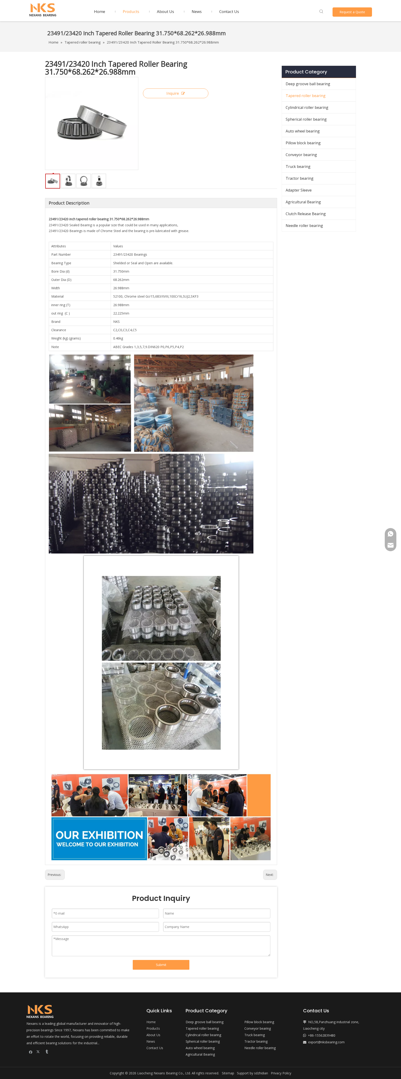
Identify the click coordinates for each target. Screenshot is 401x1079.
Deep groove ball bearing (308, 83)
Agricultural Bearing (303, 201)
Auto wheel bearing (303, 131)
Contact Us (154, 1048)
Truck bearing (298, 166)
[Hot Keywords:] (321, 11)
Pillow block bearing (303, 142)
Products (153, 1028)
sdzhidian (261, 1073)
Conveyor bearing (301, 154)
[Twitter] (39, 1052)
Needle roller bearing (304, 225)
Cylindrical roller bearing (307, 107)
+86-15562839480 (321, 1035)
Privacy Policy (281, 1073)
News (150, 1041)
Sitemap (228, 1073)
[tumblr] (46, 1052)
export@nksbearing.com (326, 1042)
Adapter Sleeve (299, 190)
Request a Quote (352, 12)
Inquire (172, 93)
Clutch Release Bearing (306, 213)
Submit (161, 965)
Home (151, 1022)
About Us (153, 1035)
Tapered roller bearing (306, 95)
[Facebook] (31, 1052)
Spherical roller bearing (306, 119)
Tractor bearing (300, 178)
